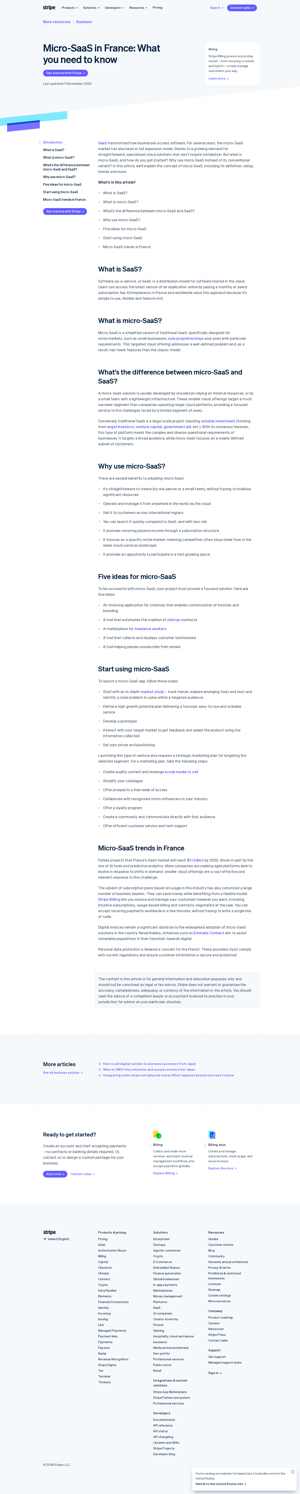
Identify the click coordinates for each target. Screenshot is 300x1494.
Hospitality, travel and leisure (173, 1336)
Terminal (104, 1376)
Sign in (215, 8)
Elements (105, 1296)
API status (160, 1431)
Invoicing (104, 1313)
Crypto (103, 1285)
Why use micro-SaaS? (59, 177)
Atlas (102, 1245)
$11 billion (195, 860)
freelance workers (150, 628)
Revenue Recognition (113, 1359)
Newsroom (216, 1329)
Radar (102, 1353)
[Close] (292, 1473)
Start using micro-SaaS (60, 192)
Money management (167, 1296)
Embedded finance (166, 1267)
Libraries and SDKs (166, 1442)
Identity (103, 1308)
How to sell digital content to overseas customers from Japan (149, 1064)
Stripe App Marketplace (170, 1392)
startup (173, 619)
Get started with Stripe (64, 73)
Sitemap (214, 1290)
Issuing (103, 1319)
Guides (213, 1239)
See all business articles (61, 1072)
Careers (214, 1323)
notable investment (218, 420)
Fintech (158, 1325)
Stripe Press (217, 1334)
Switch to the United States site (219, 1484)
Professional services (168, 1359)
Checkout (105, 1267)
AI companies (162, 1313)
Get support (217, 1357)
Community (216, 1256)
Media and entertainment (171, 1348)
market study (152, 691)
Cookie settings (219, 1295)
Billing (102, 1256)
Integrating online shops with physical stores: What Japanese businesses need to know (168, 1075)
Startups (159, 1245)
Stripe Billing (109, 899)
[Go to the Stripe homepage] (47, 1232)
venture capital (149, 426)
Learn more (217, 78)
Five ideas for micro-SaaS (62, 184)
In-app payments (165, 1285)
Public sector (162, 1365)
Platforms (160, 1302)
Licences (214, 1284)
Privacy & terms (219, 1267)
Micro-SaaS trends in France (64, 199)
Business (84, 21)
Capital (103, 1262)
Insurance (160, 1342)
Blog (211, 1250)
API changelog (163, 1437)
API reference (163, 1425)
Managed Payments (112, 1330)
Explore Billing (164, 1173)
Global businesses (166, 1279)
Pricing (157, 7)
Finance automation (167, 1273)
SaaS (102, 142)
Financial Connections (113, 1302)
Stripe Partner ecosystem (171, 1397)
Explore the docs (220, 1168)
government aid (177, 426)
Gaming (158, 1330)
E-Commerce (162, 1262)
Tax (100, 1370)
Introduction (52, 142)
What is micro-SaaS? (58, 157)
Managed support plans (225, 1362)
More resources (57, 21)
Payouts (104, 1348)
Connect (104, 1279)
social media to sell (181, 771)
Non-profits (161, 1353)
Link (101, 1325)
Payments (105, 1342)
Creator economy (165, 1319)
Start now (53, 1174)
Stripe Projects (163, 1448)
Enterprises (161, 1239)
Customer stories (220, 1245)
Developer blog (164, 1454)
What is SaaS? (53, 150)
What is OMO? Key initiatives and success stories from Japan (149, 1069)
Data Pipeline (107, 1290)
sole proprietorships (186, 338)
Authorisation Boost (112, 1250)
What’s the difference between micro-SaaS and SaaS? (66, 167)
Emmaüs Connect (209, 932)
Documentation (164, 1420)
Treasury (104, 1382)
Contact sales (240, 8)
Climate (103, 1273)
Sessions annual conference (228, 1262)
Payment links (108, 1336)
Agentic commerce (166, 1250)
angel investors (120, 426)
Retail (157, 1370)
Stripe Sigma (107, 1365)
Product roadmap (220, 1317)
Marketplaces (163, 1290)
